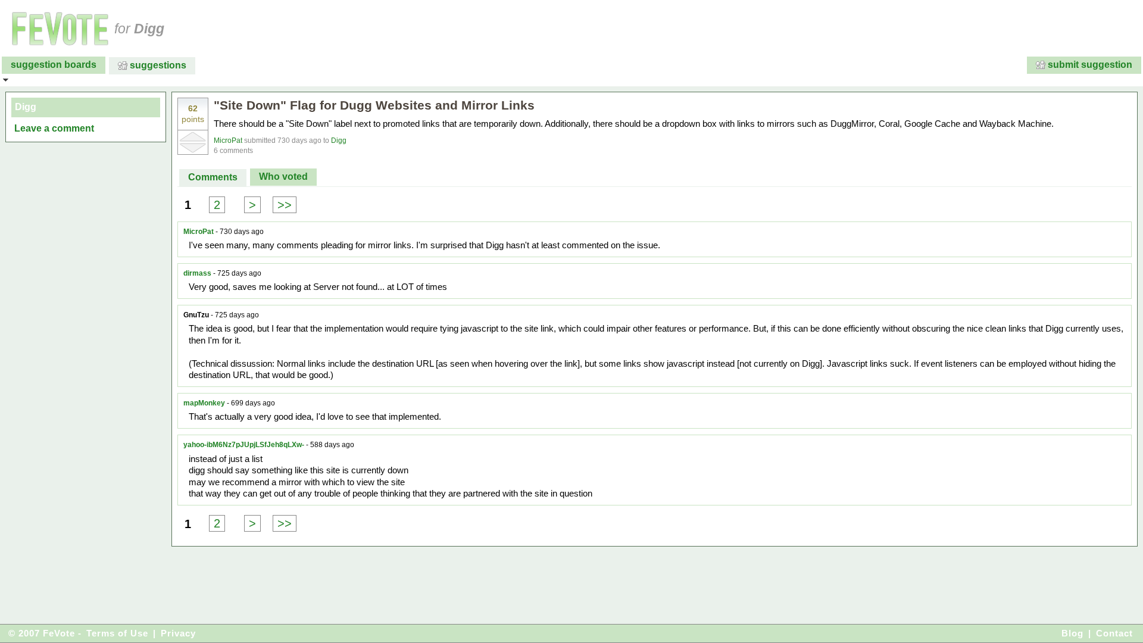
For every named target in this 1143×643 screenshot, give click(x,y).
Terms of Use (117, 633)
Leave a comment (54, 128)
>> (284, 204)
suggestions (158, 65)
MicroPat (228, 140)
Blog (1072, 633)
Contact (1114, 633)
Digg (338, 140)
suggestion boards (53, 65)
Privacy (178, 633)
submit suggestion (1090, 65)
